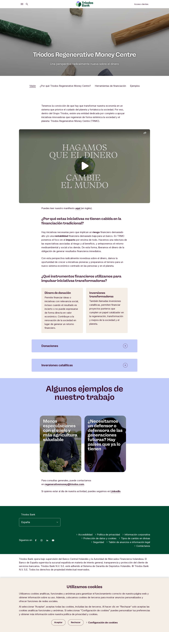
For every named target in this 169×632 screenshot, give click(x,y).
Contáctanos (143, 545)
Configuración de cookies (103, 622)
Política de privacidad (108, 534)
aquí (78, 208)
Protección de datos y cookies (99, 538)
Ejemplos (135, 85)
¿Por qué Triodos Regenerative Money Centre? (65, 85)
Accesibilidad (85, 534)
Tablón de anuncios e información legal (129, 542)
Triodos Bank (28, 514)
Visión (32, 85)
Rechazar (76, 622)
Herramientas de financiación (110, 85)
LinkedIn (115, 491)
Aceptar (58, 622)
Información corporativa (137, 534)
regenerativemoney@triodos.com (64, 484)
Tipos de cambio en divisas (135, 538)
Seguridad (98, 542)
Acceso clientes (141, 4)
